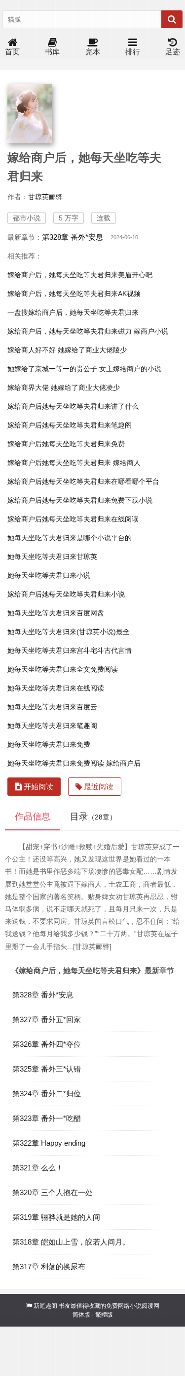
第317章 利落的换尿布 (48, 1266)
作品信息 (32, 816)
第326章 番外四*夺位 (46, 1044)
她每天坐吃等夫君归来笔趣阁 (52, 726)
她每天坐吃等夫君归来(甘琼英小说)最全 (68, 632)
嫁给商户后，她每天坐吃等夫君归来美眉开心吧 (79, 275)
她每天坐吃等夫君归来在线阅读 (55, 688)
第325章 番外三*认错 (46, 1069)
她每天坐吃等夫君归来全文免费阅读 (62, 669)
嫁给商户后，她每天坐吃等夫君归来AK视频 (74, 294)
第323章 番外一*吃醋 (46, 1118)
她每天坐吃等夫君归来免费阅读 (55, 763)
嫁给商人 (127, 463)
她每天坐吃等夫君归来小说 (48, 575)
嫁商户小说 (151, 331)
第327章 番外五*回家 (46, 1019)
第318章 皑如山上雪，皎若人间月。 (71, 1242)
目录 (93, 816)
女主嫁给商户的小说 (130, 369)
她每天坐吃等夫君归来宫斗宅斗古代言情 (69, 650)
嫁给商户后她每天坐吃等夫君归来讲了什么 (73, 406)
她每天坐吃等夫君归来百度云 (52, 707)
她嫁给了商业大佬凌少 (85, 387)
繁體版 (104, 1314)
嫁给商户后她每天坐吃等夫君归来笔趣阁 (69, 425)
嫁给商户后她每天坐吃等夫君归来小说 (66, 594)
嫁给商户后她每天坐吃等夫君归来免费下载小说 (79, 500)
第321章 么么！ (37, 1167)
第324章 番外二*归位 (46, 1093)
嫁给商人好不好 (31, 350)
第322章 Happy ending (48, 1143)
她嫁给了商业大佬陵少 (92, 350)
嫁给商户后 (123, 763)
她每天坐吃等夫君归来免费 (48, 744)
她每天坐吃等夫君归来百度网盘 (55, 613)
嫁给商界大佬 (28, 387)
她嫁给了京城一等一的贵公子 (52, 369)
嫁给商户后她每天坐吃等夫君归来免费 (66, 444)
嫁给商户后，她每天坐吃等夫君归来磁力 (69, 331)
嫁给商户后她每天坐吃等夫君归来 (59, 463)
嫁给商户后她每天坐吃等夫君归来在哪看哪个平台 (83, 481)
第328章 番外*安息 (72, 237)
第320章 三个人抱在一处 (52, 1192)
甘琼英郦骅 (45, 197)
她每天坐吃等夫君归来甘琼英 (52, 556)
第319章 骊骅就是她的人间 (56, 1217)
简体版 (81, 1314)
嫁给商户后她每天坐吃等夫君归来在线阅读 (73, 519)
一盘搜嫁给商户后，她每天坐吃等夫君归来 (73, 312)
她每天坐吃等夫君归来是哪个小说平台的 (69, 538)
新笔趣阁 (45, 1305)
